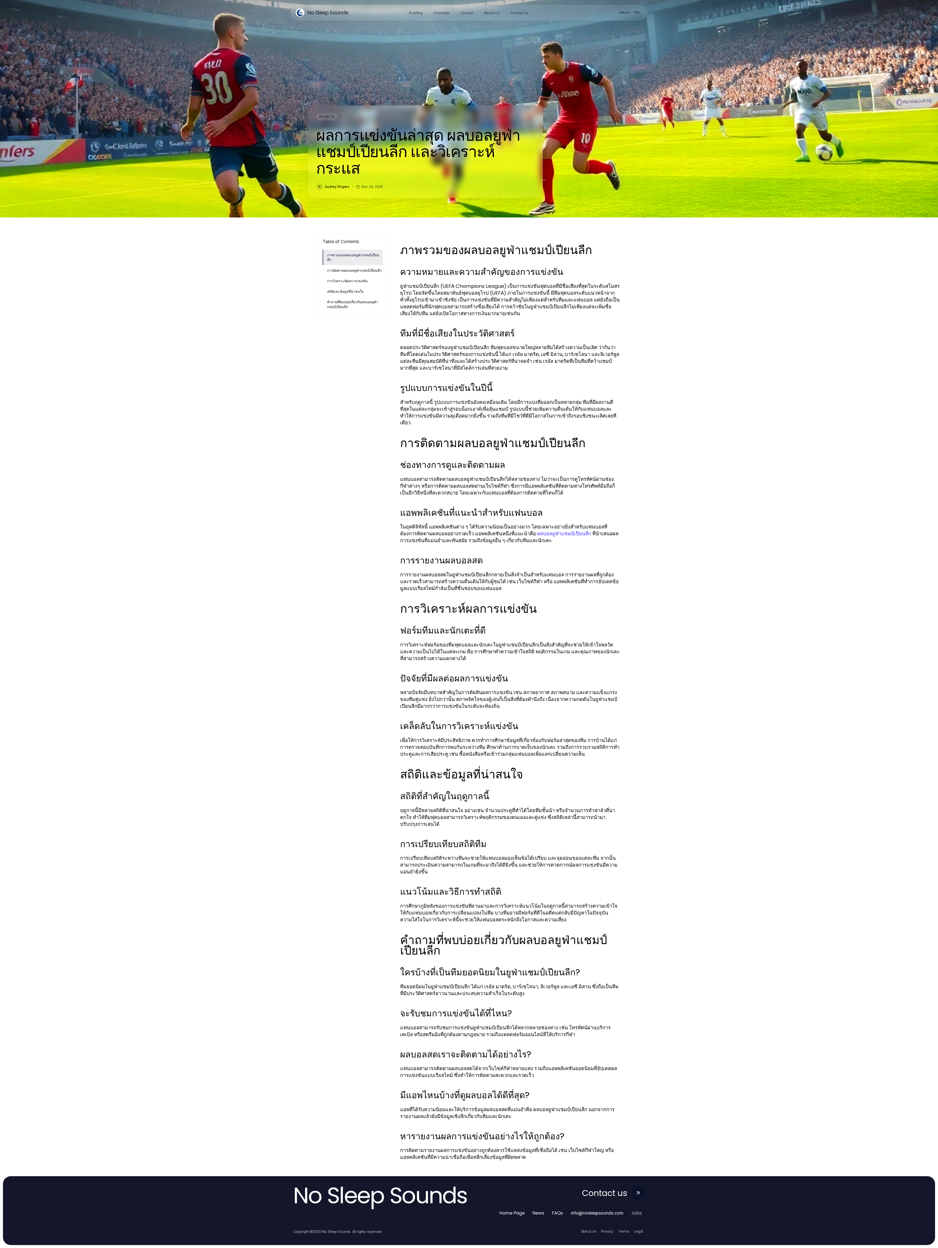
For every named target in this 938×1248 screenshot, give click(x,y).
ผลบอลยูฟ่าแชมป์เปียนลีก (564, 534)
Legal (638, 1231)
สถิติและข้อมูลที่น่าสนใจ (345, 291)
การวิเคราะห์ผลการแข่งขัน (347, 281)
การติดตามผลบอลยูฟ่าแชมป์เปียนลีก (354, 270)
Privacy (607, 1231)
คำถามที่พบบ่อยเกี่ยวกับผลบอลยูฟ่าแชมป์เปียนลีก (352, 304)
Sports (327, 116)
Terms (623, 1231)
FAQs (557, 1213)
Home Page (512, 1213)
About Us (588, 1231)
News (538, 1213)
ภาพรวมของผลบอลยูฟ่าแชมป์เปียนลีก (353, 257)
